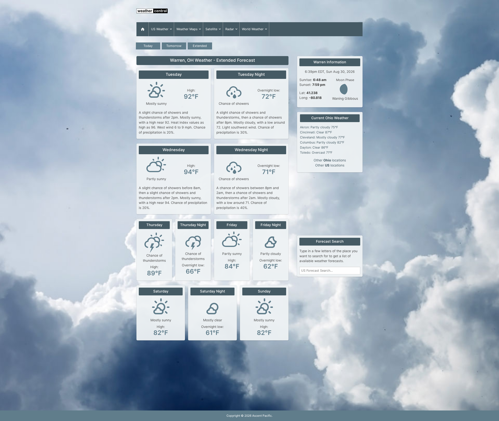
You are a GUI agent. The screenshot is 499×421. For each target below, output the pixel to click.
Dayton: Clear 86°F (314, 147)
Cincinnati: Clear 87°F (316, 132)
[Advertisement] (292, 11)
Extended (200, 46)
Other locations (330, 160)
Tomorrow (173, 46)
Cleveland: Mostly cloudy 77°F (322, 137)
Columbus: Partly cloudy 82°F (322, 142)
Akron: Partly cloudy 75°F (319, 127)
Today (148, 46)
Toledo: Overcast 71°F (316, 152)
